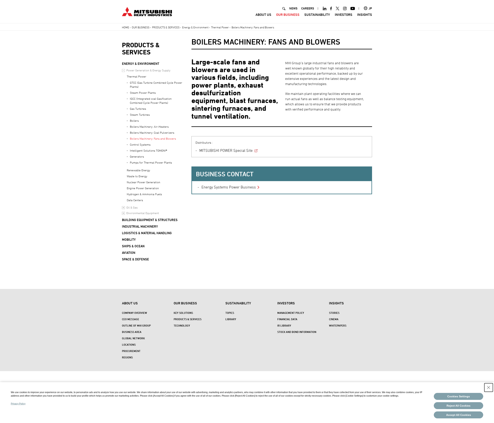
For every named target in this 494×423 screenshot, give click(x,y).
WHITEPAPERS (337, 325)
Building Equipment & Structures (150, 220)
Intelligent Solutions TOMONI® (148, 150)
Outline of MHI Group (136, 325)
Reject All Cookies (458, 405)
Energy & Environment (195, 27)
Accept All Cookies (458, 414)
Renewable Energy (138, 170)
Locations (129, 344)
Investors (343, 15)
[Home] (147, 11)
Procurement (131, 351)
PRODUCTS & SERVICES (141, 48)
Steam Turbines (140, 114)
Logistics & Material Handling (147, 233)
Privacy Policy (18, 403)
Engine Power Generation (143, 188)
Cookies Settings (458, 396)
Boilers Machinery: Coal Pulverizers (152, 132)
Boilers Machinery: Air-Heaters (149, 126)
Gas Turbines (138, 108)
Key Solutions (183, 312)
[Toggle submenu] (123, 70)
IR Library (284, 325)
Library (230, 319)
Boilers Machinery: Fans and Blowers (153, 138)
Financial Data (287, 319)
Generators (137, 156)
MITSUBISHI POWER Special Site (226, 150)
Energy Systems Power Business (228, 187)
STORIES (334, 312)
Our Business (287, 15)
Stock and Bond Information (296, 332)
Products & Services (165, 27)
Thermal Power (220, 27)
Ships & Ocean (133, 246)
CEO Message (130, 319)
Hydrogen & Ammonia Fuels (144, 194)
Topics (229, 312)
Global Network (133, 338)
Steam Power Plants (143, 92)
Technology (182, 325)
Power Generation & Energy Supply (148, 70)
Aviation (128, 253)
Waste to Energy (137, 176)
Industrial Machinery (140, 226)
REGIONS (127, 357)
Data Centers (135, 200)
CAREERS (307, 8)
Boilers (134, 120)
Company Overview (134, 312)
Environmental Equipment (142, 213)
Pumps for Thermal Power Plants (151, 162)
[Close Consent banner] (488, 387)
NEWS (293, 8)
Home (125, 27)
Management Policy (290, 312)
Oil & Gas (132, 207)
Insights (364, 15)
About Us (263, 15)
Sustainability (317, 15)
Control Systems (140, 144)
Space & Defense (135, 259)
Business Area (131, 332)
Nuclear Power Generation (143, 182)
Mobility (129, 239)
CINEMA (333, 319)
